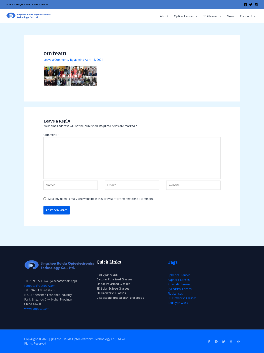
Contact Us (247, 16)
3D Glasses (210, 16)
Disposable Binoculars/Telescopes (120, 298)
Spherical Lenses (179, 275)
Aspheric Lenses (179, 280)
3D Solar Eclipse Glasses (113, 288)
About (164, 16)
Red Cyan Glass (107, 275)
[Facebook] (245, 4)
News (230, 16)
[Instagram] (256, 4)
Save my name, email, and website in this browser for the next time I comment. (101, 199)
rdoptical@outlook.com (39, 286)
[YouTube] (238, 341)
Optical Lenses (184, 16)
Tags (173, 262)
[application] (195, 16)
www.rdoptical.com (36, 309)
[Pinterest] (208, 341)
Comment (51, 135)
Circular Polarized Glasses (114, 279)
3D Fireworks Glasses (111, 293)
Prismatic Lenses (179, 284)
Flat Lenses (175, 294)
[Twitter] (250, 4)
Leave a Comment (55, 60)
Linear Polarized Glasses (113, 284)
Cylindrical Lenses (180, 289)
